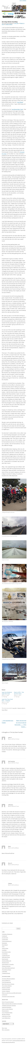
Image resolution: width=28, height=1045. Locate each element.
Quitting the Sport (6, 989)
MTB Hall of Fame (6, 957)
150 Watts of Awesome (7, 934)
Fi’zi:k (3, 946)
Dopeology (4, 943)
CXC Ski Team (5, 937)
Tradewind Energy (6, 973)
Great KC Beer (5, 948)
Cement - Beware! (6, 991)
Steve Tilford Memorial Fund (8, 968)
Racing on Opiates (6, 987)
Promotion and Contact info (8, 996)
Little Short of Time (6, 1016)
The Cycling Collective (7, 985)
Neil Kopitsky (11, 761)
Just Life (16, 23)
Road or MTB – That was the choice (19, 693)
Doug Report (5, 944)
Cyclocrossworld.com (6, 941)
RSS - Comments (5, 1029)
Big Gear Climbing (6, 1014)
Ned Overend (5, 959)
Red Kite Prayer (5, 962)
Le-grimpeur (5, 953)
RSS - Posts (4, 1028)
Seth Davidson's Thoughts (8, 964)
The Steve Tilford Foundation (8, 978)
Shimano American (6, 966)
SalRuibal (10, 805)
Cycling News (5, 939)
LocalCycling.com (6, 955)
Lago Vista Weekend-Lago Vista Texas (7, 693)
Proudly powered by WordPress (8, 1042)
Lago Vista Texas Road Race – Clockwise (7, 700)
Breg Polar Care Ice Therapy (8, 984)
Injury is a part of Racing (7, 1009)
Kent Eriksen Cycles (6, 952)
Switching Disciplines (6, 1007)
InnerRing (4, 950)
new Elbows (20, 102)
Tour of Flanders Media (7, 1012)
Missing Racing (5, 1011)
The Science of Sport (6, 969)
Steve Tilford (9, 24)
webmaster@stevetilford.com (19, 1040)
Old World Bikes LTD (6, 960)
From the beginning (6, 982)
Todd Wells (4, 971)
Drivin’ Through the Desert (8, 1002)
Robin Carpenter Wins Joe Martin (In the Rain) (12, 1003)
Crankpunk (4, 936)
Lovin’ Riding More (6, 1018)
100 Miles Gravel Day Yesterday (9, 1005)
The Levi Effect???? (6, 980)
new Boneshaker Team (17, 109)
